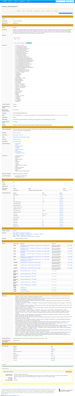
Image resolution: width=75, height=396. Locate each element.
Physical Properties (30, 10)
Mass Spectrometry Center (35, 389)
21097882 (17, 313)
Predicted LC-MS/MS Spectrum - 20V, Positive (28, 273)
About (28, 1)
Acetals (16, 150)
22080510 (31, 308)
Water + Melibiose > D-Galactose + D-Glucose (21, 232)
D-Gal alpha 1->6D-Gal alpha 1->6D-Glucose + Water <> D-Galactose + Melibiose (28, 234)
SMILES (22, 42)
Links (52, 10)
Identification (19, 10)
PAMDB (5, 1)
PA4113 (15, 379)
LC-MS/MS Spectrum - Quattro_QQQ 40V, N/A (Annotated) (30, 268)
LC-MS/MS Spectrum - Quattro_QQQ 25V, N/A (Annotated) (30, 265)
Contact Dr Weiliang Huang (14, 395)
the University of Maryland (16, 389)
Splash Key (54, 243)
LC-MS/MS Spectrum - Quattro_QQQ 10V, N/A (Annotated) (30, 262)
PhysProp (65, 190)
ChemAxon (61, 198)
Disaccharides (18, 143)
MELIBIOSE (53, 358)
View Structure (29, 42)
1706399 (40, 297)
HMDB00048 (53, 349)
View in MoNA (70, 245)
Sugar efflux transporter (8, 371)
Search (15, 1)
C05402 (22, 177)
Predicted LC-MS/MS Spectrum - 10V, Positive (28, 270)
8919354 (22, 304)
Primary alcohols (18, 151)
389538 (52, 354)
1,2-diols (17, 148)
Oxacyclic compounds (19, 149)
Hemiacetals (17, 147)
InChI (25, 42)
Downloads (22, 1)
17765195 (35, 328)
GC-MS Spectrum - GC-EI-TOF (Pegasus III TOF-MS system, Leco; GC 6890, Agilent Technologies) (34, 251)
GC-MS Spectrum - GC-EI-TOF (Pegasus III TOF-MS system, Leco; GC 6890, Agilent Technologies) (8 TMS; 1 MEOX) (34, 257)
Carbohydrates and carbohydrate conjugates (21, 137)
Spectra (43, 10)
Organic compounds (17, 132)
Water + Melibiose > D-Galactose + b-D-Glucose (22, 235)
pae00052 (26, 238)
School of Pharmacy (25, 389)
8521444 (28, 301)
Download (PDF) (16, 340)
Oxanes (16, 144)
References (56, 10)
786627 (39, 320)
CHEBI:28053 (24, 175)
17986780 (65, 326)
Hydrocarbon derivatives (19, 152)
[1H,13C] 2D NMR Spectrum (25, 291)
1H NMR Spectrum (23, 287)
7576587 (54, 323)
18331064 (65, 333)
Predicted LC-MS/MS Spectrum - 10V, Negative (28, 279)
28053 (52, 348)
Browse (10, 1)
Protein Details (69, 371)
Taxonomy (23, 10)
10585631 (43, 299)
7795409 (67, 321)
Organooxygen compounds (18, 134)
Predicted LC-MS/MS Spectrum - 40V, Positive (28, 276)
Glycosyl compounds (17, 139)
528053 (32, 306)
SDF (17, 42)
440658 (52, 351)
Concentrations (48, 10)
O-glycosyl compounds (17, 141)
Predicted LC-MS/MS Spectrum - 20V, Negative (28, 282)
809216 (28, 318)
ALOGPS (61, 194)
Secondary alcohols (19, 145)
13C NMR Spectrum (23, 289)
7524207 (47, 331)
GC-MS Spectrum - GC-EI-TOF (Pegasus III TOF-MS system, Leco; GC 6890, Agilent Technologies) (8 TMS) (34, 246)
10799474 (41, 335)
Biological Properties (37, 10)
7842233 (39, 315)
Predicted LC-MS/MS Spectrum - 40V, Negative (28, 284)
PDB (20, 42)
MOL (15, 42)
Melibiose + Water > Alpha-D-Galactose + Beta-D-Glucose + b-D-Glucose (26, 236)
